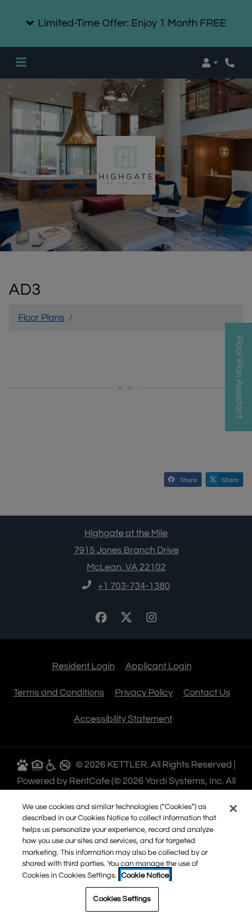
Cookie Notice (145, 875)
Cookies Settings (122, 899)
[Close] (233, 808)
